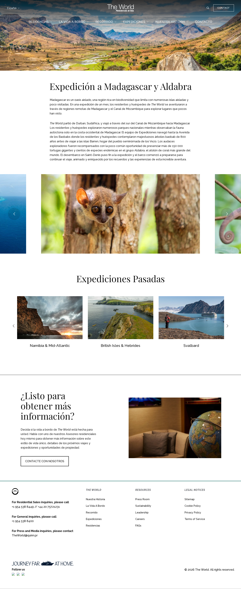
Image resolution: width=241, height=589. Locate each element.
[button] (208, 8)
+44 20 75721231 (49, 506)
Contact (223, 8)
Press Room (142, 499)
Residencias (93, 525)
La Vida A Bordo (95, 505)
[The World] (120, 7)
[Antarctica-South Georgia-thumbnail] (195, 317)
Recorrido (92, 512)
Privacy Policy (193, 512)
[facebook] (13, 574)
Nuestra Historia (95, 499)
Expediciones (94, 519)
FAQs (138, 525)
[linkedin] (23, 574)
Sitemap (190, 499)
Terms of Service (195, 519)
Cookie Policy (193, 505)
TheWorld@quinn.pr (25, 535)
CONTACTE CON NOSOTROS (44, 461)
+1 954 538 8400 (23, 521)
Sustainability (143, 505)
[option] (53, 322)
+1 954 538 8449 (23, 506)
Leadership (142, 512)
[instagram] (18, 574)
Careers (140, 519)
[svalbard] (124, 317)
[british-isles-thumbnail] (53, 317)
